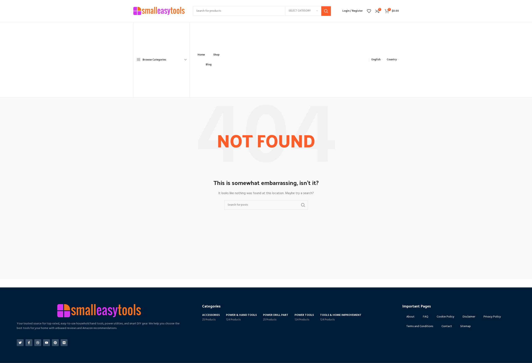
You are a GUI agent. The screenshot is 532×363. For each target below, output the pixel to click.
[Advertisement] (297, 54)
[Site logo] (159, 11)
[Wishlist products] (369, 11)
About (410, 316)
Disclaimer (469, 316)
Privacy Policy (492, 316)
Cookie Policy (445, 316)
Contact (446, 326)
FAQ (425, 316)
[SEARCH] (326, 11)
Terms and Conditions (419, 326)
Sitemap (465, 326)
